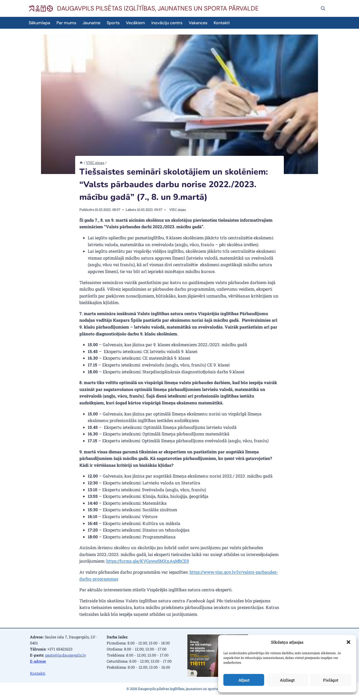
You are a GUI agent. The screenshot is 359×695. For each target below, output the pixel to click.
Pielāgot (330, 680)
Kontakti (222, 23)
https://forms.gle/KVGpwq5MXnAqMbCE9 (147, 561)
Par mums (66, 23)
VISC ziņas (177, 209)
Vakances (198, 23)
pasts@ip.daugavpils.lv (65, 655)
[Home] (81, 162)
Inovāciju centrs (166, 23)
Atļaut (243, 680)
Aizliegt (287, 680)
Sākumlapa (39, 23)
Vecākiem (135, 23)
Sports (113, 23)
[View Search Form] (323, 8)
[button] (348, 642)
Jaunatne (91, 23)
